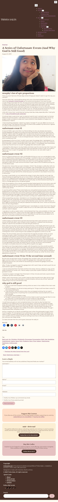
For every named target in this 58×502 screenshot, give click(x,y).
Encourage (28, 339)
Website (4, 391)
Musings (4, 44)
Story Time (32, 341)
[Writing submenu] (47, 27)
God (46, 339)
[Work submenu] (43, 10)
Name (4, 379)
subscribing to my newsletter (22, 417)
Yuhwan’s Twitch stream (16, 101)
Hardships (51, 339)
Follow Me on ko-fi (29, 451)
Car (10, 339)
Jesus (17, 341)
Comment (5, 363)
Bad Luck (5, 339)
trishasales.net (8, 466)
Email (4, 385)
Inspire (13, 341)
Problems (26, 341)
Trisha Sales (8, 19)
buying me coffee (39, 417)
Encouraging (36, 339)
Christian (14, 339)
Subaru (39, 341)
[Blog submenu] (42, 18)
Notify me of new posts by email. (14, 400)
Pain (20, 341)
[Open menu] (55, 2)
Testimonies (45, 341)
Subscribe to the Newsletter (29, 435)
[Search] (52, 496)
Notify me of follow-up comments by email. (17, 398)
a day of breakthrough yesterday (16, 114)
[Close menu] (36, 5)
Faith (42, 339)
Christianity (21, 339)
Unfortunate (13, 343)
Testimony (5, 343)
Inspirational (6, 341)
